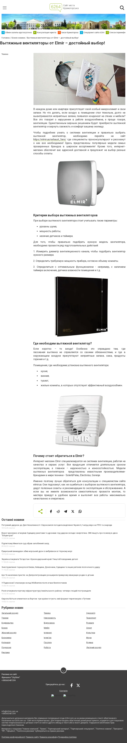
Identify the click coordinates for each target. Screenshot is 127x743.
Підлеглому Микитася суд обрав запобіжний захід (25, 543)
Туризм (5, 618)
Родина (89, 642)
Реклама (6, 652)
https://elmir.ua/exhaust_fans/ (49, 139)
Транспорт (91, 618)
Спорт (89, 628)
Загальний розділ (10, 613)
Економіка (6, 637)
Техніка (47, 613)
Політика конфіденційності (13, 737)
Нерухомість (50, 618)
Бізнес (5, 628)
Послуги (48, 642)
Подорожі (6, 647)
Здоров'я (90, 613)
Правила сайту (32, 737)
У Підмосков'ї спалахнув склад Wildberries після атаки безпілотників (34, 583)
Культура (90, 632)
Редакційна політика (67, 737)
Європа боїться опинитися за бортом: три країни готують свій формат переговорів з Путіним (46, 599)
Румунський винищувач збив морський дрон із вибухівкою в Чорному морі (37, 551)
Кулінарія (6, 642)
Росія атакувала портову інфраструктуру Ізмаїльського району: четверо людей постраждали (46, 591)
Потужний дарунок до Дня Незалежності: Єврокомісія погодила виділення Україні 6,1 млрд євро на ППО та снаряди (57, 525)
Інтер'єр (47, 637)
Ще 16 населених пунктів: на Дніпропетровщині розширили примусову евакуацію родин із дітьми (48, 575)
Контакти (63, 691)
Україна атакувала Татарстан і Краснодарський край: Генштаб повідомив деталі (40, 559)
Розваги (90, 623)
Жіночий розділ (9, 632)
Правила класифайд (48, 737)
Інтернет (48, 632)
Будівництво (7, 623)
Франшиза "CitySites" (11, 677)
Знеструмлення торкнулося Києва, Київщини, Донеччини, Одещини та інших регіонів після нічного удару (51, 567)
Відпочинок (49, 623)
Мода (89, 637)
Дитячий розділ (93, 647)
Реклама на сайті (9, 674)
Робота (47, 647)
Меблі (46, 628)
